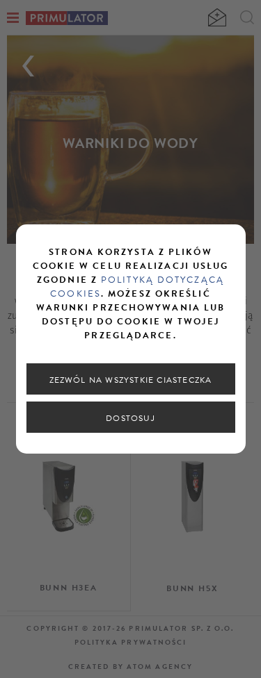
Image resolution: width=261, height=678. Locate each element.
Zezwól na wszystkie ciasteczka (130, 380)
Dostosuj (130, 418)
